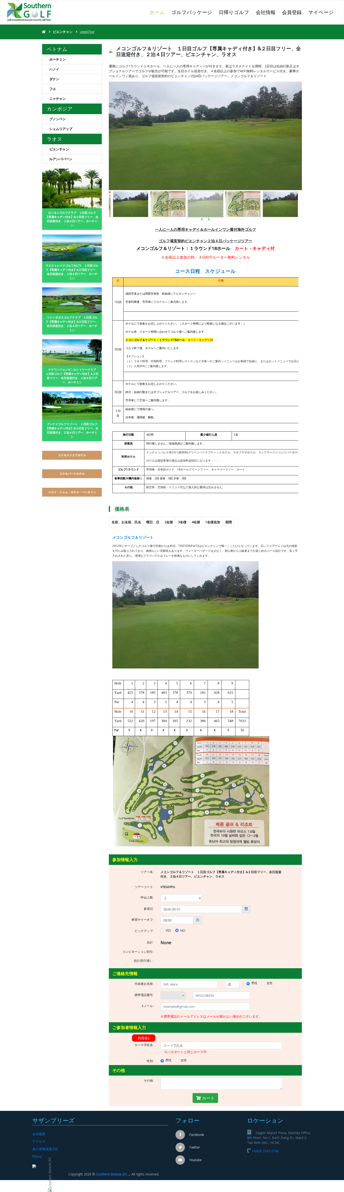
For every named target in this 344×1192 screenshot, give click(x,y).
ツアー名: (147, 872)
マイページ (321, 12)
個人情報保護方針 (45, 1149)
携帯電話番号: (144, 995)
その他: (149, 1081)
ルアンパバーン (60, 159)
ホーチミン (57, 59)
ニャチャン (57, 98)
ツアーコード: (144, 887)
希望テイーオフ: (143, 920)
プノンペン (57, 119)
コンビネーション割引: (138, 952)
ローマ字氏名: (144, 1045)
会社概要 (38, 1134)
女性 (270, 983)
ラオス (54, 139)
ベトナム (57, 49)
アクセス (38, 1141)
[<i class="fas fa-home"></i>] (44, 31)
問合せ (37, 1156)
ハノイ (54, 69)
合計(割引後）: (144, 961)
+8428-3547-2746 (265, 1151)
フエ (52, 89)
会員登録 (292, 12)
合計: (150, 942)
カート (208, 1098)
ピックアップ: (144, 931)
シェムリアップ (60, 128)
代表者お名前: (144, 984)
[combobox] (173, 996)
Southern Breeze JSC (111, 1174)
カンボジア (60, 108)
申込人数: (147, 897)
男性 (254, 983)
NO (182, 930)
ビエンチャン (63, 31)
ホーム (159, 12)
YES (168, 930)
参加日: (149, 909)
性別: (150, 1061)
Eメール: (148, 1006)
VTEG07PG (168, 887)
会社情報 (265, 12)
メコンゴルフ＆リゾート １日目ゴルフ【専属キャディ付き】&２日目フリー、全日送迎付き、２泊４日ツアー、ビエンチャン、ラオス (221, 874)
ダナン (54, 79)
